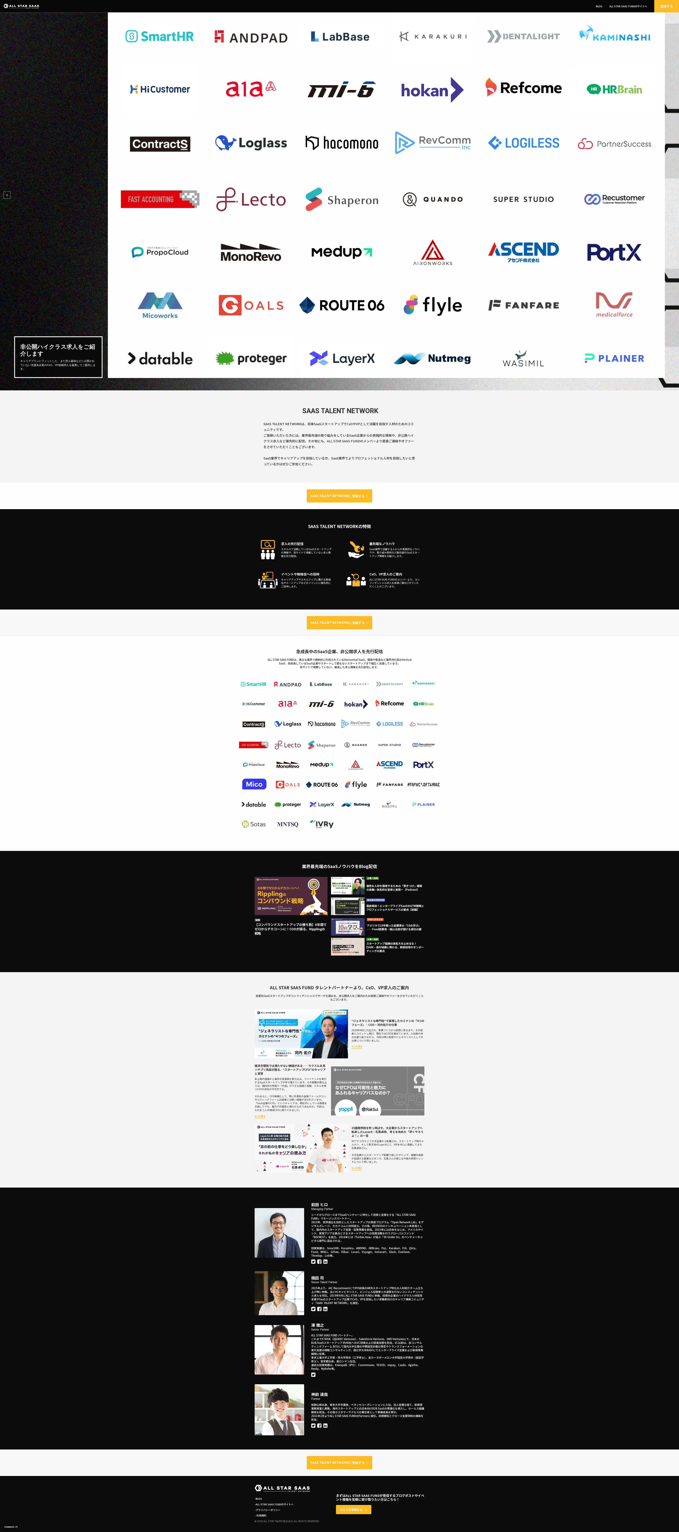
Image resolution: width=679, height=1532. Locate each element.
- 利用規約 (260, 1515)
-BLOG (258, 1498)
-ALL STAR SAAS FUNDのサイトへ (274, 1504)
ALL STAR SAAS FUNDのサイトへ (628, 6)
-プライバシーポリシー (267, 1510)
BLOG (599, 6)
